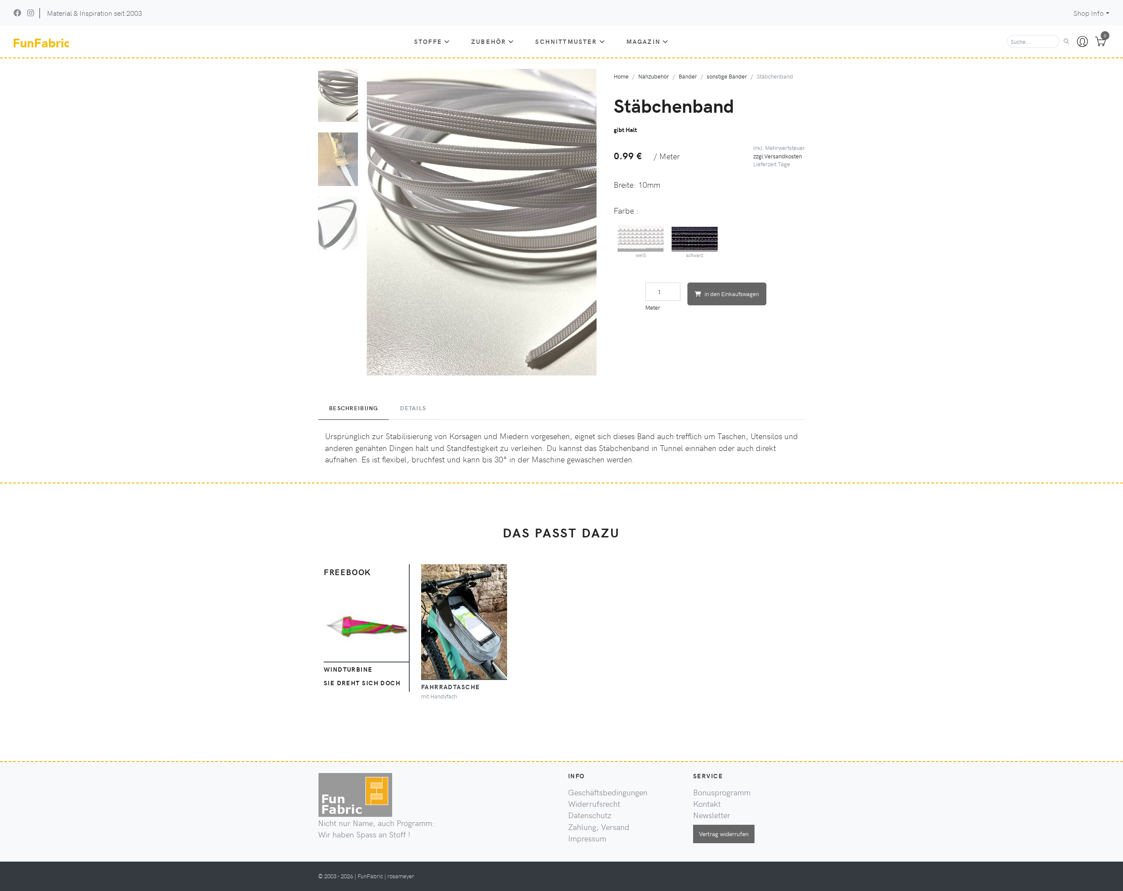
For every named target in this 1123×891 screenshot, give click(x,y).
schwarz (694, 255)
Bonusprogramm (722, 792)
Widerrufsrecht (594, 803)
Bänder (688, 76)
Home (621, 76)
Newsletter (711, 815)
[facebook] (17, 12)
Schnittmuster (566, 41)
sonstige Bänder (727, 76)
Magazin (643, 41)
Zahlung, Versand (598, 827)
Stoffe (428, 41)
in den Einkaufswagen (732, 293)
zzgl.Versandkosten (777, 156)
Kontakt (707, 803)
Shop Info (1088, 13)
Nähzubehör (653, 76)
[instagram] (30, 12)
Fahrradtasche (450, 686)
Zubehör (488, 41)
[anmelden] (1082, 41)
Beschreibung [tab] (353, 408)
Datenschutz (590, 815)
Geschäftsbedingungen (607, 792)
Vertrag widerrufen (724, 833)
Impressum (587, 838)
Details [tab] (413, 408)
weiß (641, 255)
